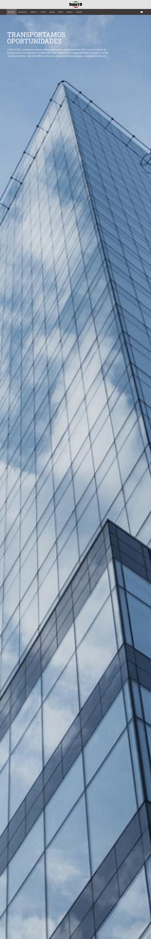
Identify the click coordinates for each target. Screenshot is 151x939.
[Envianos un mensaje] (142, 12)
